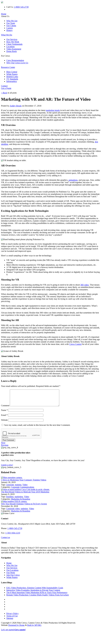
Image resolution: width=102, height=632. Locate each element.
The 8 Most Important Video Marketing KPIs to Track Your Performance (36, 592)
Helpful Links (12, 76)
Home (3, 14)
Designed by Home (16, 625)
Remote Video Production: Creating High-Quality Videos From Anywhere (37, 595)
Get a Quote (6, 88)
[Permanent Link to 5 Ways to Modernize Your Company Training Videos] (11, 477)
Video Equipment (13, 49)
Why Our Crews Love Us (17, 63)
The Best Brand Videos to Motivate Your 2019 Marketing (25, 492)
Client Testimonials (14, 44)
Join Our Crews (13, 575)
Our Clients (11, 25)
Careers (9, 28)
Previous (4, 445)
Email (4, 415)
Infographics (11, 81)
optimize (24, 508)
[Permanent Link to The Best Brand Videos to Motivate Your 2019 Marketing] (25, 489)
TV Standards (12, 79)
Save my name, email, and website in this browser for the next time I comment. (37, 425)
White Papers (12, 74)
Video (24, 485)
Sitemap (9, 618)
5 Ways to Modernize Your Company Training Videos (23, 480)
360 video (84, 285)
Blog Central (11, 72)
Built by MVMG (34, 625)
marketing (19, 496)
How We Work (12, 42)
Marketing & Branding (20, 499)
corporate (10, 485)
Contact (4, 86)
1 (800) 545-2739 (21, 7)
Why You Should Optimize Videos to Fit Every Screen (24, 504)
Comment (5, 405)
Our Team (10, 23)
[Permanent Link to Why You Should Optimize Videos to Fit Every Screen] (14, 501)
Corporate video (13, 508)
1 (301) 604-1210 (12, 533)
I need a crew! (7, 465)
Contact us (5, 537)
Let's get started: (13, 630)
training (18, 485)
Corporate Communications (22, 487)
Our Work (10, 572)
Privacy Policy (12, 613)
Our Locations (12, 570)
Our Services (11, 39)
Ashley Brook (16, 106)
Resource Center (8, 67)
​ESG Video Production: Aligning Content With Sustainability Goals (34, 588)
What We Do (6, 35)
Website (4, 420)
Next (3, 443)
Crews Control (75, 344)
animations (73, 180)
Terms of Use (12, 616)
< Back (4, 93)
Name (4, 410)
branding (10, 496)
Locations (10, 46)
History (9, 30)
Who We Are (11, 21)
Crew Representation (15, 60)
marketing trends (53, 110)
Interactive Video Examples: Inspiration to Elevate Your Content (33, 590)
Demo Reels (11, 51)
